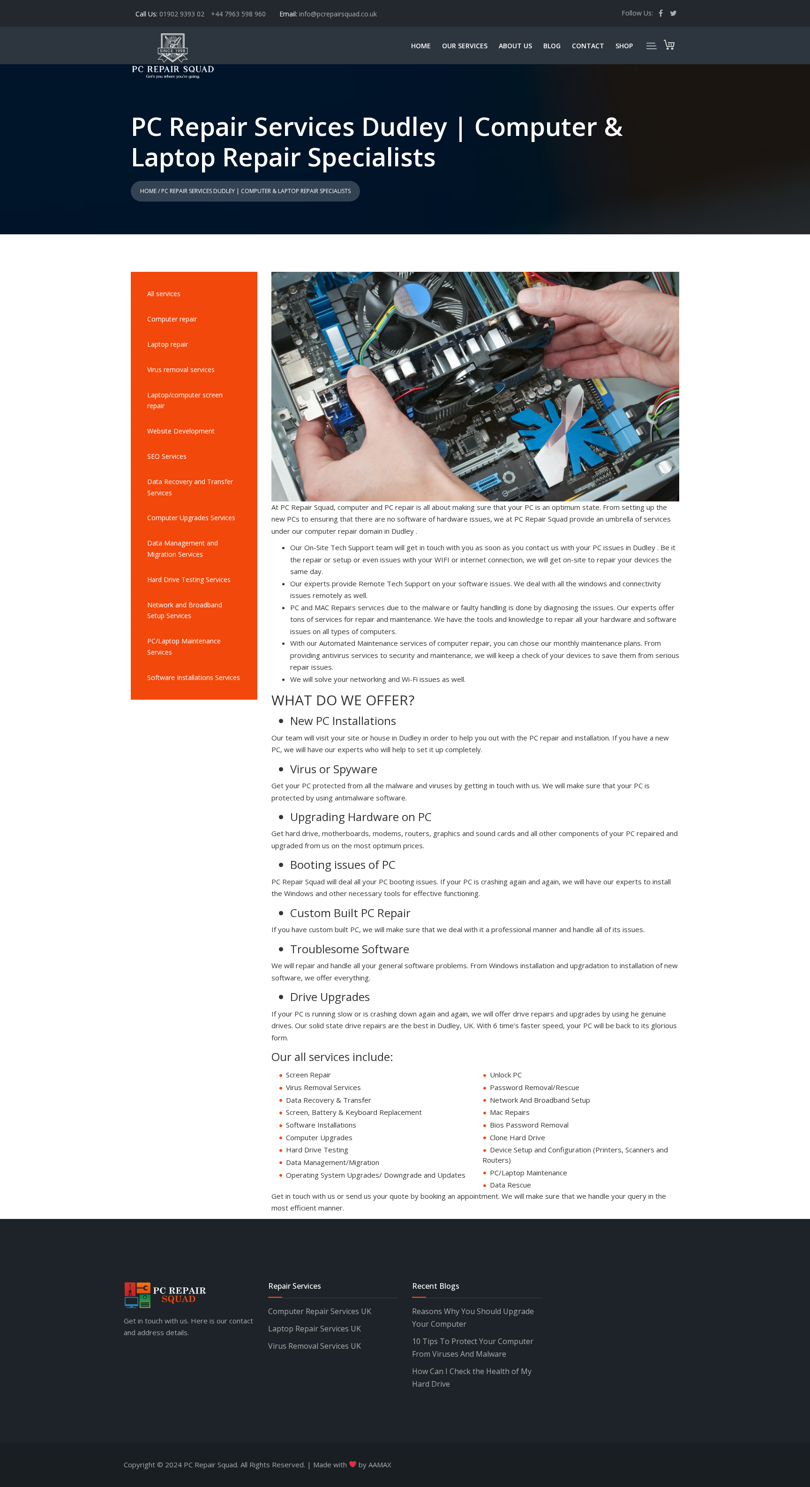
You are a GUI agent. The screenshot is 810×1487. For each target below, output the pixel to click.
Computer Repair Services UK (319, 1311)
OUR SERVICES (465, 45)
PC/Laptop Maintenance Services (184, 646)
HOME (421, 45)
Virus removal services (181, 369)
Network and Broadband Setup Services (184, 610)
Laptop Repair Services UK (314, 1328)
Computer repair (172, 318)
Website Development (181, 430)
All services (163, 293)
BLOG (552, 45)
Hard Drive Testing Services (189, 579)
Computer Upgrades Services (191, 517)
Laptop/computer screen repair (185, 400)
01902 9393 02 (182, 13)
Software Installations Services (193, 677)
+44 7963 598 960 (238, 13)
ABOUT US (515, 45)
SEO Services (167, 456)
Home (148, 191)
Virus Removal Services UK (314, 1346)
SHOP (624, 45)
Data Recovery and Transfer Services (190, 487)
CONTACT (588, 45)
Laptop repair (167, 344)
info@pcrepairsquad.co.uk (338, 13)
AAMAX (379, 1464)
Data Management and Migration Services (182, 548)
